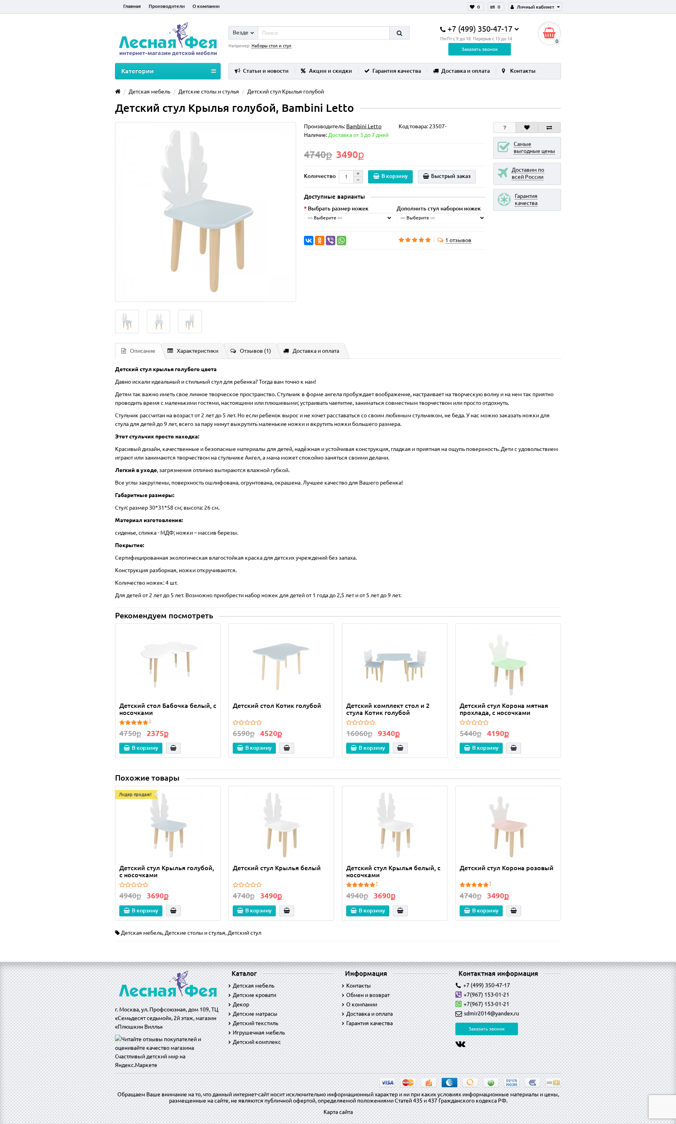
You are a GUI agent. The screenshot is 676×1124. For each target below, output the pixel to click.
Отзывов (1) (255, 351)
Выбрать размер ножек (338, 208)
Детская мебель (141, 933)
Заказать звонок (480, 49)
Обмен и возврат (368, 995)
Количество (320, 176)
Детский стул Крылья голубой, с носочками (166, 871)
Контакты (523, 71)
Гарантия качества (396, 71)
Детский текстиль (255, 1023)
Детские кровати (254, 995)
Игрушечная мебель (259, 1032)
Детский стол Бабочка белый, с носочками (167, 709)
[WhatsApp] (341, 240)
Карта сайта (338, 1112)
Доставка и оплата (465, 71)
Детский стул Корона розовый (507, 867)
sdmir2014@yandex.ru (491, 1013)
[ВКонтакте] (308, 240)
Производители (167, 6)
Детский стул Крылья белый (277, 867)
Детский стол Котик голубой (277, 705)
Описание (142, 351)
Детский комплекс (257, 1042)
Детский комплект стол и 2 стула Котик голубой (388, 709)
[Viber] (330, 240)
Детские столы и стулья (195, 933)
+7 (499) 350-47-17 (486, 985)
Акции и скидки (330, 71)
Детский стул (244, 933)
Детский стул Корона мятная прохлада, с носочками (504, 709)
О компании (205, 6)
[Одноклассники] (319, 240)
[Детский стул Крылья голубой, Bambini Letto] (205, 212)
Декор (241, 1004)
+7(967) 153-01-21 (486, 994)
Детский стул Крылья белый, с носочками (393, 871)
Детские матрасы (255, 1014)
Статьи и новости (266, 71)
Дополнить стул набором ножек (439, 208)
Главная (132, 6)
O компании (361, 1004)
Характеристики (197, 351)
